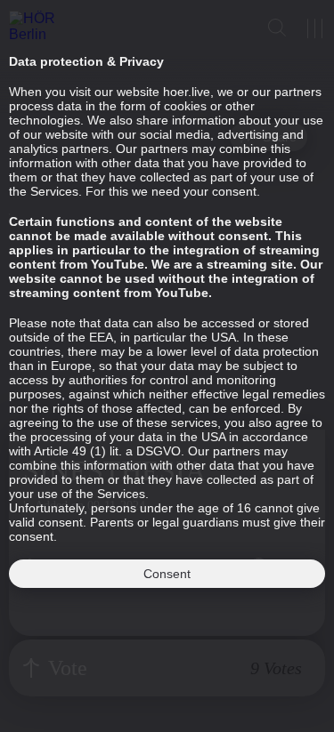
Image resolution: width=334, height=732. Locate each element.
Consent (167, 574)
